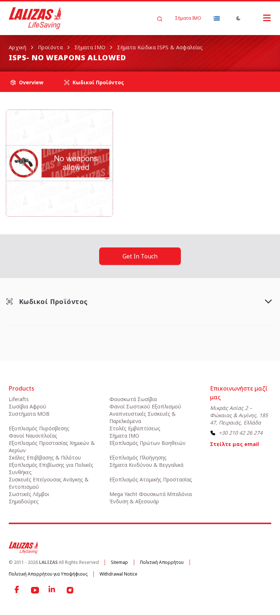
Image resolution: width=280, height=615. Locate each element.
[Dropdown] (216, 18)
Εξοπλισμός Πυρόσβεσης (39, 428)
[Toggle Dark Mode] (238, 18)
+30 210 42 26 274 (240, 432)
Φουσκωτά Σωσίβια (133, 399)
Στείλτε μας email (234, 444)
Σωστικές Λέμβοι (29, 494)
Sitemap (119, 562)
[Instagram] (70, 590)
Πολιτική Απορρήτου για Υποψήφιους (48, 574)
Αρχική (17, 47)
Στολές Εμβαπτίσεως (134, 428)
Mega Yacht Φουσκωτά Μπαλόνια (150, 494)
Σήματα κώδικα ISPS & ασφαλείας (160, 47)
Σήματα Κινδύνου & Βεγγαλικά (146, 464)
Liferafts (19, 399)
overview (31, 82)
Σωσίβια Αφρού (27, 406)
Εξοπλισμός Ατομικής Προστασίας (150, 479)
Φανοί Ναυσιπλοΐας (33, 435)
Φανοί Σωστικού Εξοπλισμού (145, 406)
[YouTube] (35, 590)
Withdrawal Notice (118, 574)
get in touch (140, 256)
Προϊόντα (50, 47)
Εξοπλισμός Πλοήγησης (138, 457)
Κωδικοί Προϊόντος (98, 82)
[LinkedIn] (52, 590)
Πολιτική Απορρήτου (162, 562)
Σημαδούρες (24, 501)
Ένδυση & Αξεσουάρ (134, 501)
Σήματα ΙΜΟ (188, 18)
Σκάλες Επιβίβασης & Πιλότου (45, 457)
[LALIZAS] (35, 18)
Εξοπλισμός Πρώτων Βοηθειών (147, 442)
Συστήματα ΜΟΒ (29, 413)
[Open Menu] (259, 18)
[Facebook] (17, 590)
